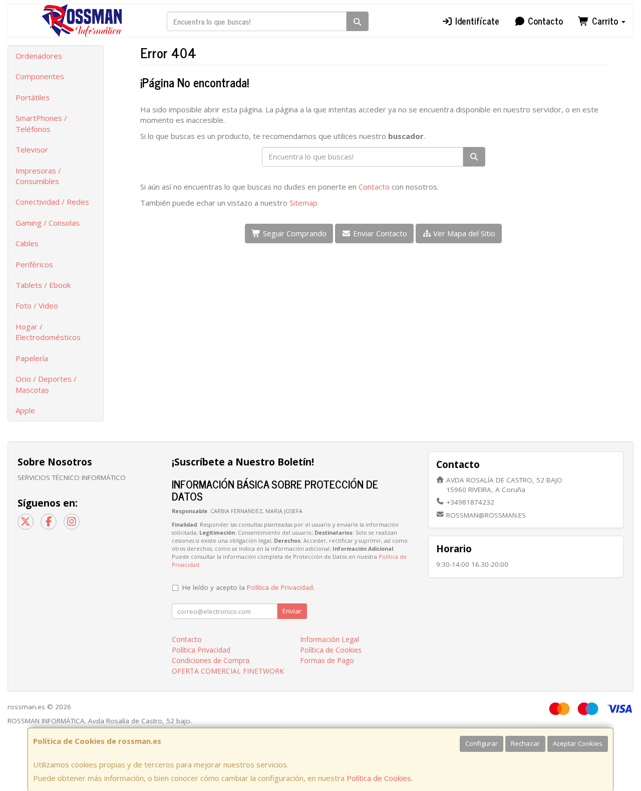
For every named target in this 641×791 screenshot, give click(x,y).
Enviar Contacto (379, 233)
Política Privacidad (201, 650)
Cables (27, 243)
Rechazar (525, 743)
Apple (25, 410)
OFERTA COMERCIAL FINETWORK (228, 671)
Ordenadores (39, 56)
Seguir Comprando (294, 233)
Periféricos (34, 264)
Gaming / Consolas (48, 223)
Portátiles (33, 97)
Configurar (481, 743)
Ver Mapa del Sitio (463, 233)
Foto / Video (37, 305)
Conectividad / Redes (52, 202)
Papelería (32, 358)
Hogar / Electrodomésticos (48, 332)
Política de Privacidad (280, 587)
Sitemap (303, 203)
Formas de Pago (327, 660)
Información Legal (329, 639)
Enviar (291, 610)
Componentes (40, 76)
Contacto (544, 20)
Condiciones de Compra (210, 660)
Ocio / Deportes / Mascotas (46, 384)
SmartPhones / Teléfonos (41, 123)
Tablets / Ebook (43, 285)
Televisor (32, 149)
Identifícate (476, 20)
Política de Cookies (379, 778)
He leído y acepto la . (248, 587)
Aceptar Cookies (577, 743)
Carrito (604, 20)
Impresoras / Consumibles (38, 176)
